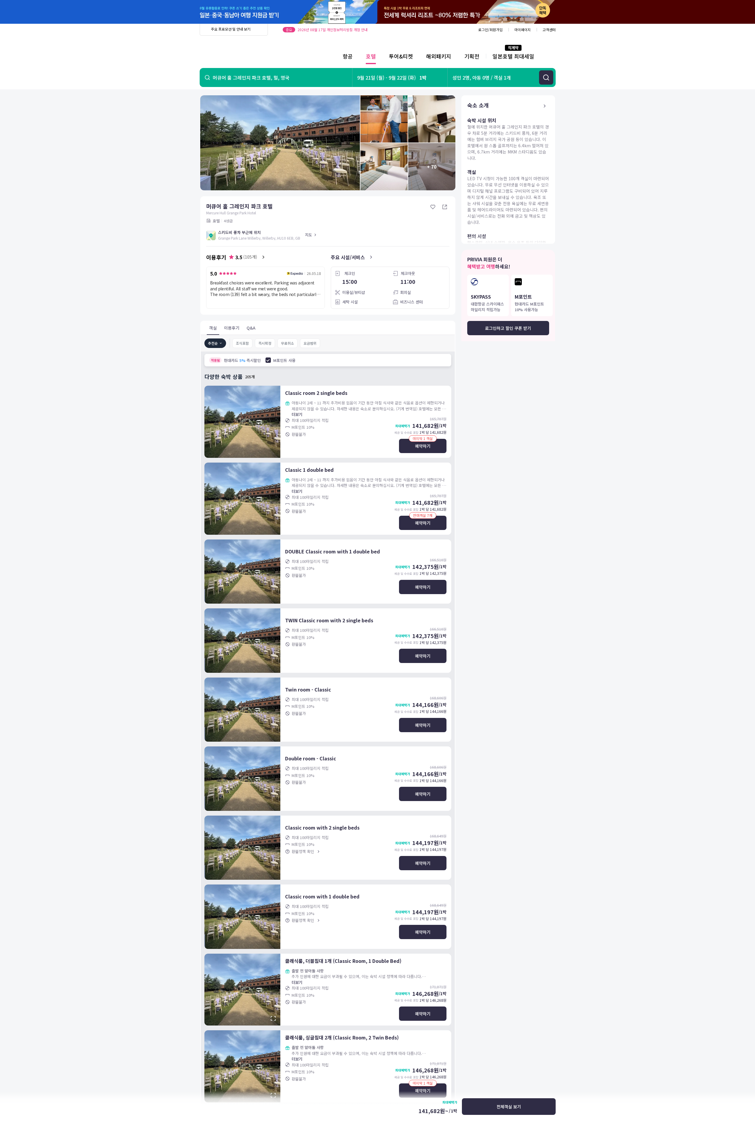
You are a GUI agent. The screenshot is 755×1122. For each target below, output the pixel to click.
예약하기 (422, 446)
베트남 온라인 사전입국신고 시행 (322, 29)
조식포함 (242, 343)
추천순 (213, 343)
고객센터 (549, 29)
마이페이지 (522, 29)
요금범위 (310, 343)
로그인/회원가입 (490, 29)
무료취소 (287, 343)
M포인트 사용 (284, 360)
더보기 (297, 414)
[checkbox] (268, 360)
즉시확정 (264, 343)
